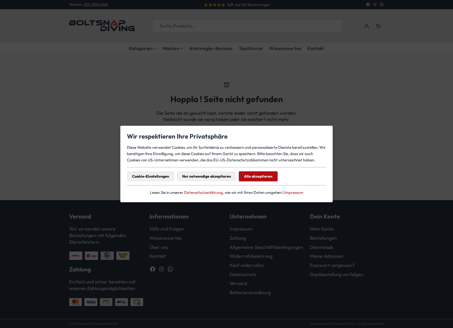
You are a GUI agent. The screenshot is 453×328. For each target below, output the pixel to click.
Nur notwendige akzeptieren (206, 176)
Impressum (293, 192)
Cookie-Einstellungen (150, 176)
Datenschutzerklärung (203, 192)
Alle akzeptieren (258, 176)
